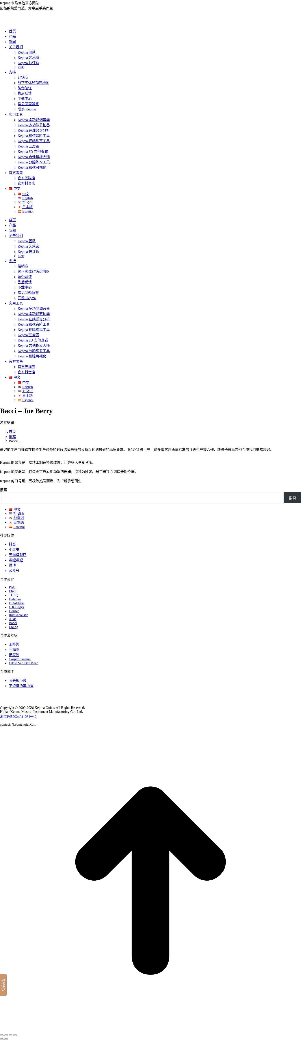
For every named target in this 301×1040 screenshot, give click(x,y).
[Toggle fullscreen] (10, 1035)
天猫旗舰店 (17, 555)
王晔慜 (14, 644)
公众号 (14, 571)
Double (14, 611)
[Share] (6, 1035)
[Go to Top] (150, 1030)
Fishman (15, 599)
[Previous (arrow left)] (2, 1039)
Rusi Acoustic (18, 615)
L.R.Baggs (16, 607)
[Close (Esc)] (2, 1035)
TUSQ (13, 595)
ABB (12, 619)
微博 (12, 565)
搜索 (3, 490)
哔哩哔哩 (16, 560)
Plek (12, 587)
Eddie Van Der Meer (23, 663)
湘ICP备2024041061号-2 (18, 717)
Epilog (13, 627)
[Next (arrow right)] (6, 1039)
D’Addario (16, 603)
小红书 (14, 549)
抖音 (12, 544)
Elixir (13, 591)
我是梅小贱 (17, 680)
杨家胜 (14, 655)
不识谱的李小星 (21, 686)
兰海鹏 (14, 650)
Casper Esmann (20, 659)
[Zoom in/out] (15, 1035)
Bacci (13, 623)
